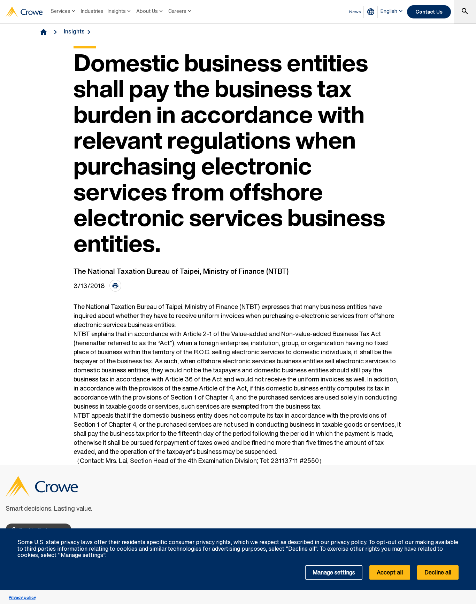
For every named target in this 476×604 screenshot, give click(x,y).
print (115, 285)
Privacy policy (22, 597)
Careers (177, 11)
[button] (466, 532)
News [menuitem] (355, 12)
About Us (147, 11)
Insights (117, 11)
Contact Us (429, 11)
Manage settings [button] (334, 572)
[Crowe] (24, 12)
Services (60, 11)
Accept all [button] (390, 572)
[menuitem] (64, 12)
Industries (92, 11)
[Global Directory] (372, 12)
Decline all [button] (437, 572)
